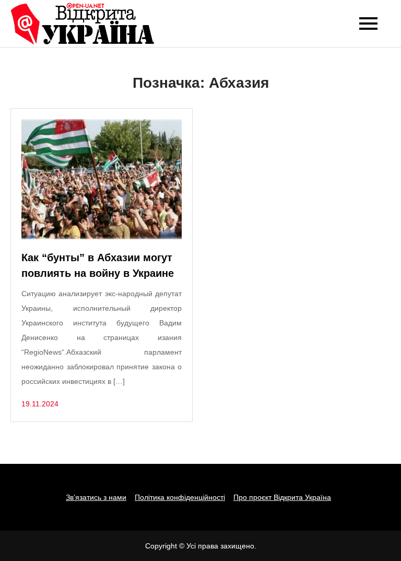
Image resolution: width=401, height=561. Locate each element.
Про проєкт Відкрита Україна (282, 497)
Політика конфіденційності (180, 497)
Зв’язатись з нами (96, 497)
